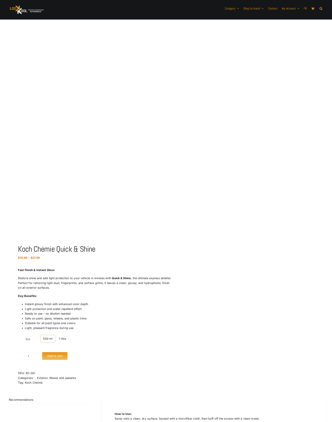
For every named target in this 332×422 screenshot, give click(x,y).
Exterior (42, 378)
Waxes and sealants (62, 378)
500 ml (47, 338)
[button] (321, 8)
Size (28, 339)
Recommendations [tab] (21, 399)
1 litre (62, 338)
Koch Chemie (34, 382)
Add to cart (54, 356)
